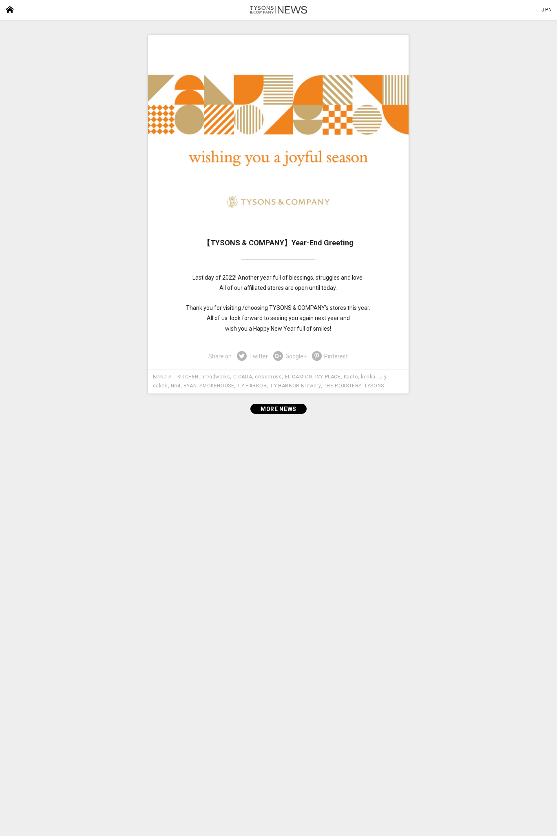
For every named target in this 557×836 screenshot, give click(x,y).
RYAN (190, 386)
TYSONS (374, 386)
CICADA (242, 377)
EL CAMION (298, 377)
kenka (368, 377)
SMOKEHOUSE (216, 386)
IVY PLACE (327, 377)
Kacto (351, 377)
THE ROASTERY (342, 386)
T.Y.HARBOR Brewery (295, 386)
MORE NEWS (278, 409)
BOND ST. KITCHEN (176, 377)
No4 (176, 386)
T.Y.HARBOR (252, 386)
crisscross (268, 377)
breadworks (215, 377)
